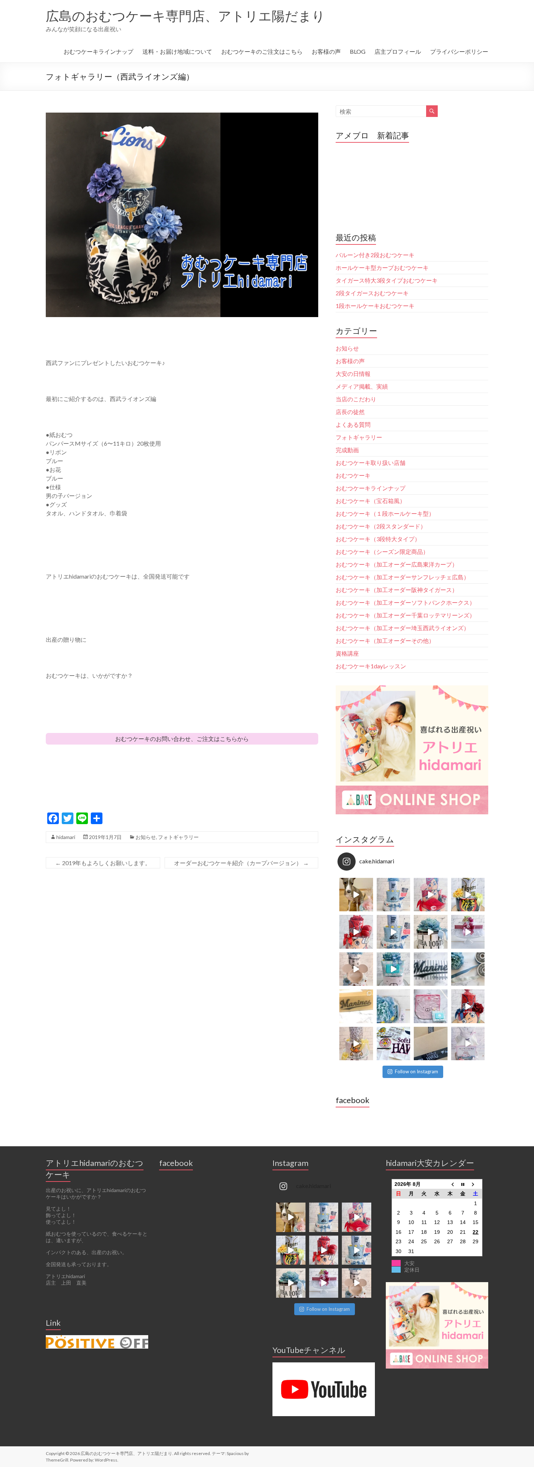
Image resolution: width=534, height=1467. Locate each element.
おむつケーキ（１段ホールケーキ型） (385, 513)
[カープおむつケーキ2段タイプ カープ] (468, 1006)
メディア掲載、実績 (362, 386)
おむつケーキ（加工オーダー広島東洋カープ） (397, 564)
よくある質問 (353, 424)
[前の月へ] (450, 1184)
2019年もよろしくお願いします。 (103, 862)
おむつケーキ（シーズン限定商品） (382, 551)
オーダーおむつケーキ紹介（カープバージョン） (241, 862)
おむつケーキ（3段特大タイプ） (378, 538)
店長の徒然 (350, 411)
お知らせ (145, 837)
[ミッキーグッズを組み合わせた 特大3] (356, 969)
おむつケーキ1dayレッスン (371, 665)
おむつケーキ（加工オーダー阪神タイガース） (397, 589)
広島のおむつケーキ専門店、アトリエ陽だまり (185, 16)
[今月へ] (462, 1184)
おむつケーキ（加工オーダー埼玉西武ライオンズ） (402, 627)
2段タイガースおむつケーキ (372, 292)
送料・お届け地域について (177, 51)
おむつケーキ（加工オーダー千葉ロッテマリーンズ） (405, 615)
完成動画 (347, 449)
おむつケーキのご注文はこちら (262, 51)
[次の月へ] (475, 1184)
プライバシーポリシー (459, 51)
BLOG (357, 51)
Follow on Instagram (416, 1071)
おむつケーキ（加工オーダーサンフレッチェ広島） (402, 577)
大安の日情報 (353, 373)
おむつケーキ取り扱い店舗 (370, 462)
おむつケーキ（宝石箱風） (370, 500)
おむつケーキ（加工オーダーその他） (385, 640)
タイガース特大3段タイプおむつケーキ (387, 280)
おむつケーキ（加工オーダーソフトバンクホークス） (405, 602)
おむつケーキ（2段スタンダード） (381, 526)
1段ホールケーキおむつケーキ (375, 305)
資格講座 (347, 653)
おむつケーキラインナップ (98, 51)
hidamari (65, 837)
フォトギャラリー (178, 837)
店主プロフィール (398, 51)
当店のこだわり (356, 399)
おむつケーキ (353, 475)
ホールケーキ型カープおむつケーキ (382, 267)
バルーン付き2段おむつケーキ (375, 254)
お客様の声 (326, 51)
